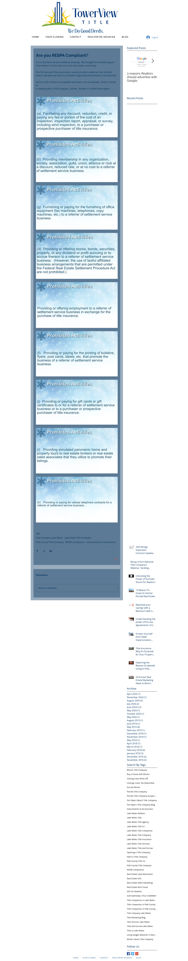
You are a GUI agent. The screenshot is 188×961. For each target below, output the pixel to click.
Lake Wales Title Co (136, 826)
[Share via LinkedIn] (50, 551)
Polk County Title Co (136, 861)
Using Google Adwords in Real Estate (142, 935)
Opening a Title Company (138, 852)
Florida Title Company (137, 791)
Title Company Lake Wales (49, 537)
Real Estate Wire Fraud (137, 887)
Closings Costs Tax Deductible (140, 783)
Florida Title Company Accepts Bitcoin (142, 796)
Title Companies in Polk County (141, 904)
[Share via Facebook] (37, 551)
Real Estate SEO (134, 878)
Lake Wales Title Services (138, 843)
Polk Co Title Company (137, 856)
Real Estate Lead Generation (140, 874)
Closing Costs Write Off (137, 778)
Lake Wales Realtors (136, 813)
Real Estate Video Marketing (140, 882)
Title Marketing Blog (136, 917)
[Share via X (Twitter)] (44, 551)
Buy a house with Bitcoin (138, 774)
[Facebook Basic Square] (128, 953)
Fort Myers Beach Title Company (142, 800)
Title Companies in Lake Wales (141, 900)
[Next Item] (153, 61)
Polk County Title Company (50, 542)
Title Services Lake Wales (138, 922)
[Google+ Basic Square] (136, 953)
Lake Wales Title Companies (139, 830)
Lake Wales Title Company (77, 537)
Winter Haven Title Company (140, 939)
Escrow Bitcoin (133, 787)
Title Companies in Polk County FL (142, 909)
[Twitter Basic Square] (132, 953)
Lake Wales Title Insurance (139, 839)
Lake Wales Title (134, 817)
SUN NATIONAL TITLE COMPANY (141, 895)
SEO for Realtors (134, 891)
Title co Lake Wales (135, 930)
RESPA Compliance (75, 542)
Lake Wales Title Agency (138, 822)
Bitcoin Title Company (137, 770)
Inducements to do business (101, 542)
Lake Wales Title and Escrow (140, 848)
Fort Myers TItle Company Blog (141, 804)
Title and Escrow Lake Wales (140, 926)
